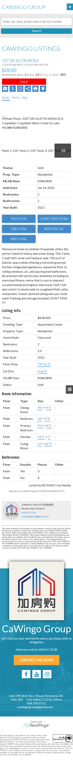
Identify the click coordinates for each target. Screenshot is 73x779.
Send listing (19, 228)
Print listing (19, 239)
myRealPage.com (36, 725)
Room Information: (17, 393)
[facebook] (26, 674)
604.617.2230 (28, 512)
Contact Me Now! (37, 660)
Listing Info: (11, 310)
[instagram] (47, 674)
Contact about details (54, 218)
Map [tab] (24, 97)
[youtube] (36, 674)
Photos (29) (18, 218)
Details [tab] (6, 97)
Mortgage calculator (54, 228)
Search (36, 31)
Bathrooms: (11, 457)
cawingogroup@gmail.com (35, 516)
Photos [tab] (16, 97)
